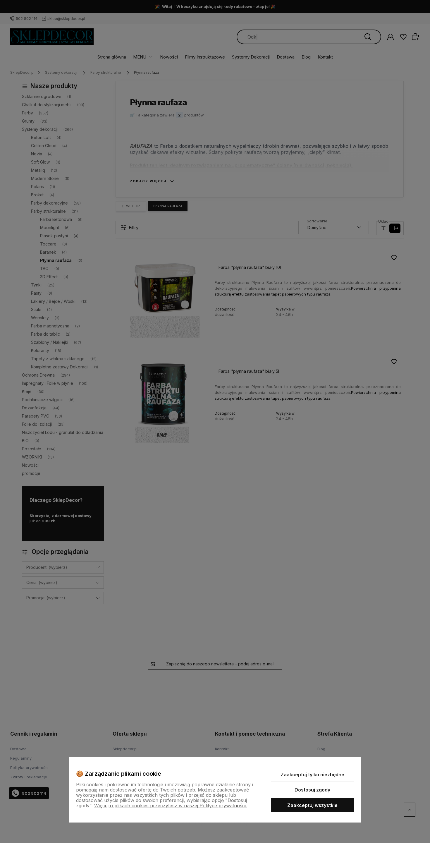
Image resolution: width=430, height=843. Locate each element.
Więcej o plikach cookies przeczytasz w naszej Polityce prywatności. (170, 805)
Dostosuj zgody (312, 790)
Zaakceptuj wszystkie (312, 805)
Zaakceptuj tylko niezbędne (312, 774)
